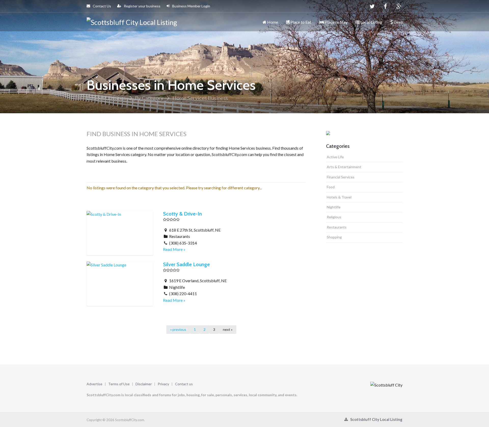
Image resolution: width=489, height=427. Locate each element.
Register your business (141, 6)
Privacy (163, 384)
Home (272, 22)
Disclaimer (143, 384)
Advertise (94, 384)
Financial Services (341, 177)
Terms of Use (119, 384)
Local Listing (371, 22)
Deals (398, 22)
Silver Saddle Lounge (186, 264)
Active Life (335, 157)
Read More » (174, 249)
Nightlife (334, 207)
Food (331, 187)
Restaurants (337, 227)
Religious (334, 217)
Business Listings (106, 98)
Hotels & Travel (339, 197)
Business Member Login (190, 6)
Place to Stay (335, 22)
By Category (149, 98)
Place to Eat (300, 22)
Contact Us (101, 6)
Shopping (334, 237)
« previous (178, 329)
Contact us (184, 384)
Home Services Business (200, 98)
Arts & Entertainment (344, 167)
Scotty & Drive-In (182, 214)
